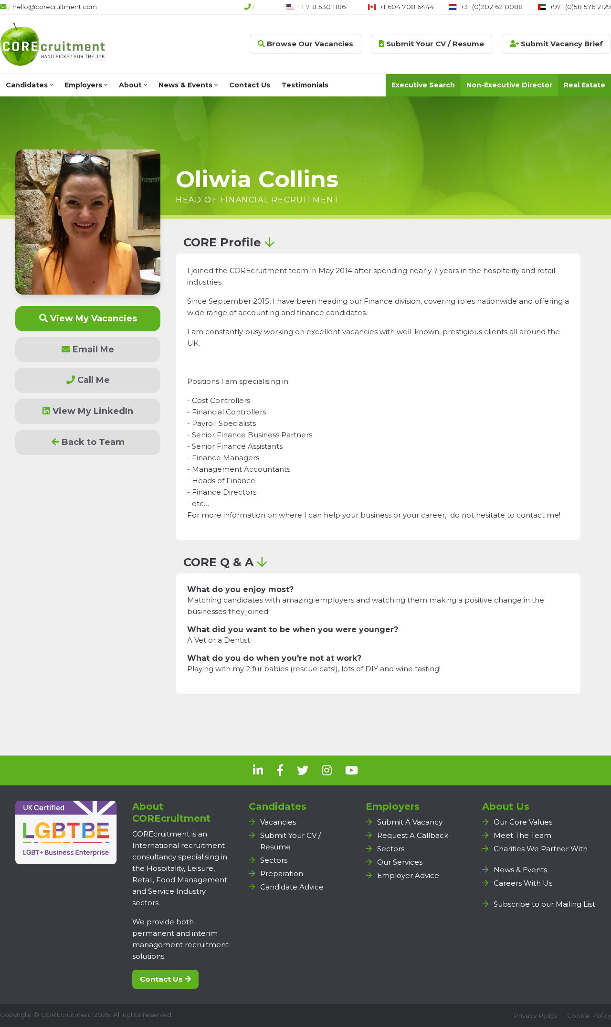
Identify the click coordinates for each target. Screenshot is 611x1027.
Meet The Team (522, 835)
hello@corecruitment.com (54, 7)
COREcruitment (66, 1014)
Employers (84, 85)
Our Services (399, 862)
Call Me (92, 380)
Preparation (281, 873)
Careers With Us (523, 883)
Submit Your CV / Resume (434, 43)
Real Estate (584, 85)
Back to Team (92, 442)
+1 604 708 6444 (407, 7)
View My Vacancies (92, 318)
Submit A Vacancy (409, 821)
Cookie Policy (589, 1015)
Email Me (92, 349)
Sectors (273, 860)
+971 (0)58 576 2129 (580, 7)
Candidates (28, 85)
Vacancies (278, 821)
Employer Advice (408, 875)
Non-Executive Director (509, 85)
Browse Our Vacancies (309, 43)
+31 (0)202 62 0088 (492, 7)
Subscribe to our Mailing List (544, 904)
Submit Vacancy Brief (561, 43)
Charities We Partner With (541, 848)
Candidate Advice (292, 886)
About (131, 85)
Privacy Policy (536, 1015)
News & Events (186, 85)
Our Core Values (523, 821)
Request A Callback (412, 835)
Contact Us (249, 85)
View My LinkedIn (91, 411)
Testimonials (305, 85)
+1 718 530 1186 (322, 7)
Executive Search (423, 85)
